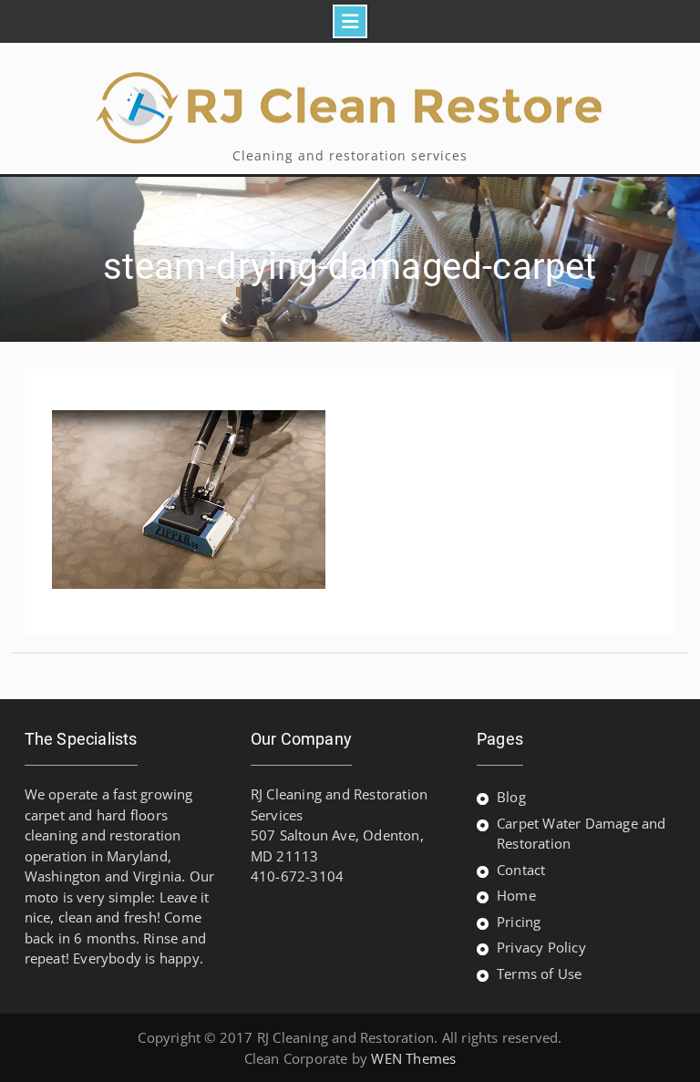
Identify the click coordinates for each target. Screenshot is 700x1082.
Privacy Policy (541, 947)
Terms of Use (539, 973)
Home (516, 895)
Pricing (518, 921)
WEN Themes (413, 1058)
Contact (521, 869)
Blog (511, 797)
